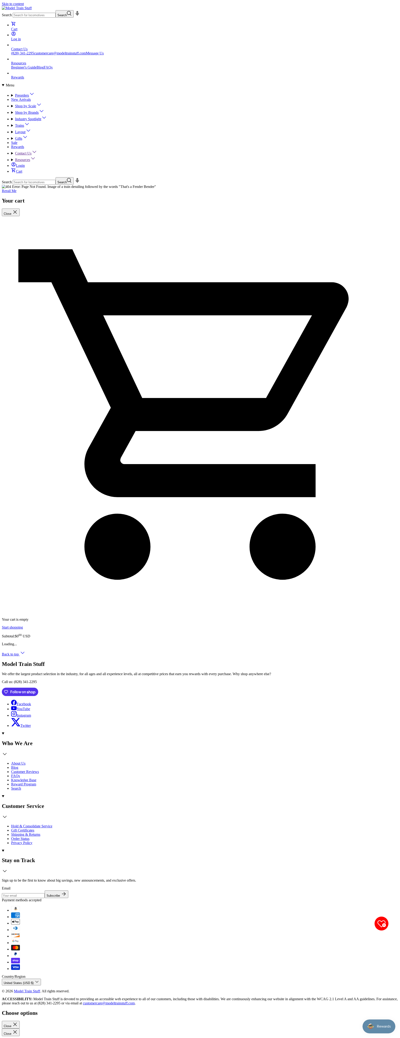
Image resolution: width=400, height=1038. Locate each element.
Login (20, 166)
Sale (14, 143)
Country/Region (13, 976)
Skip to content (13, 4)
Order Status (20, 839)
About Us (18, 763)
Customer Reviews (25, 772)
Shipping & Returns (25, 834)
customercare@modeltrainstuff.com (60, 53)
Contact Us (23, 153)
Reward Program (23, 784)
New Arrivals (21, 99)
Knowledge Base (23, 780)
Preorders (22, 95)
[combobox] (34, 15)
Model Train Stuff (27, 991)
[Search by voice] (77, 15)
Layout (20, 132)
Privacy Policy (21, 843)
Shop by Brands (27, 112)
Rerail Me (9, 191)
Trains (19, 125)
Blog (40, 67)
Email (6, 888)
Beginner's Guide (24, 67)
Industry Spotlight (28, 119)
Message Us (95, 53)
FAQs (48, 67)
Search (7, 15)
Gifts (18, 138)
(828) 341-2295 (22, 53)
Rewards (17, 147)
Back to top (11, 654)
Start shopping (12, 627)
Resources (22, 160)
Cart (19, 171)
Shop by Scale (25, 106)
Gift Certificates (22, 830)
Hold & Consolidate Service (31, 826)
